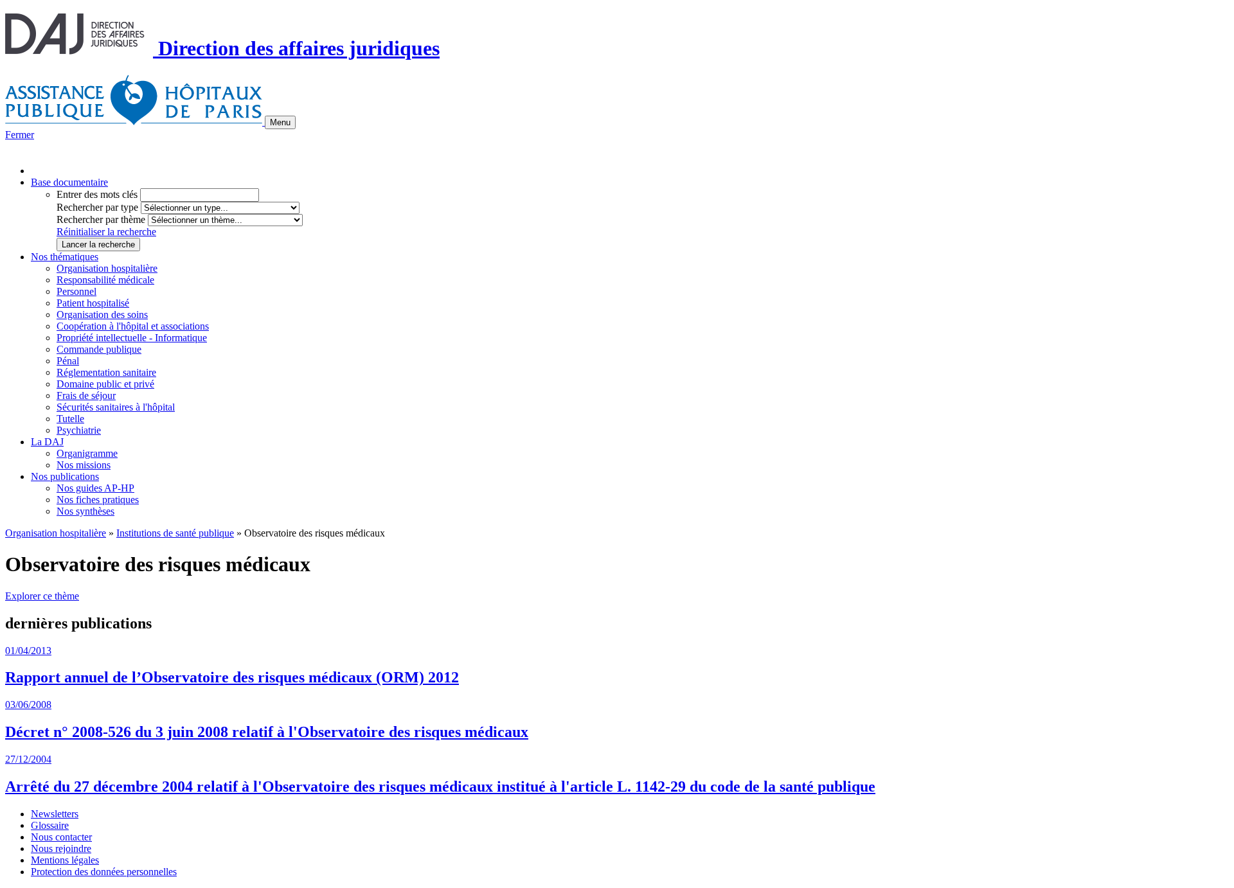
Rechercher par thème (101, 219)
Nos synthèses (85, 511)
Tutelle (70, 418)
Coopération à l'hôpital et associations (133, 326)
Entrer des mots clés (97, 194)
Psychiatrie (79, 430)
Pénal (68, 360)
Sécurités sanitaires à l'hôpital (116, 407)
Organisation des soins (102, 314)
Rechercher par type (97, 207)
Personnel (76, 291)
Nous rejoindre (61, 848)
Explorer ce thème (42, 596)
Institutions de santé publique (175, 533)
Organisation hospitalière (107, 268)
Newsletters (54, 813)
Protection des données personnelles (104, 871)
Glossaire (50, 825)
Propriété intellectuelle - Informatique (132, 337)
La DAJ (47, 441)
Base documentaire (69, 182)
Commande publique (99, 349)
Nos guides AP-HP (95, 488)
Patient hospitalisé (93, 302)
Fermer (19, 134)
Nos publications (65, 476)
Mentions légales (65, 860)
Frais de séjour (86, 395)
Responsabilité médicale (105, 279)
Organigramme (87, 453)
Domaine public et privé (105, 383)
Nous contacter (61, 836)
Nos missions (84, 464)
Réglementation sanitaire (106, 372)
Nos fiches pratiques (98, 499)
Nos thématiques (64, 256)
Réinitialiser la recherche (106, 231)
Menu (280, 122)
